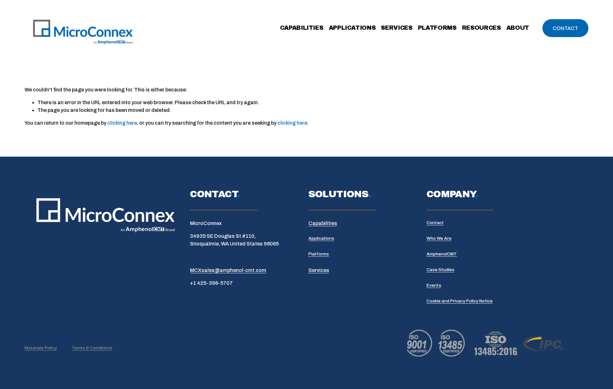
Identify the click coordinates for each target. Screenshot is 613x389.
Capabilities (301, 28)
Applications (352, 28)
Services (396, 28)
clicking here (122, 123)
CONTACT (565, 28)
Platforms (437, 28)
